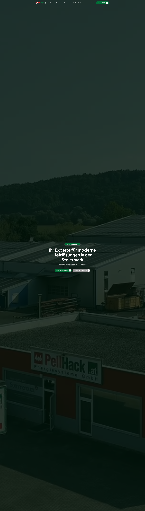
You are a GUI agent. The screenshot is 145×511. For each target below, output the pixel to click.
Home (51, 2)
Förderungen (67, 2)
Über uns (58, 2)
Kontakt (90, 2)
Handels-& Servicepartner (79, 2)
